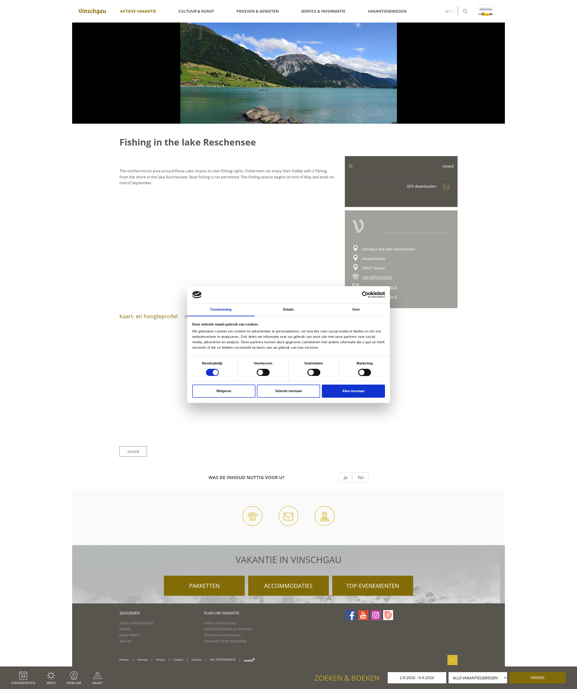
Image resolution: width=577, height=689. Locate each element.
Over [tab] (356, 310)
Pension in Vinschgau (222, 635)
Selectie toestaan (288, 391)
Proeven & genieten (257, 11)
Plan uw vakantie (221, 613)
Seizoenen (129, 613)
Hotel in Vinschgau (220, 623)
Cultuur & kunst (196, 11)
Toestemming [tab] (220, 310)
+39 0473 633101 (377, 277)
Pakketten (204, 585)
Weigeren (223, 391)
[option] (288, 73)
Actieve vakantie (138, 11)
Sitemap (142, 660)
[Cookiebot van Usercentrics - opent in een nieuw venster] (365, 294)
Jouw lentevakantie (136, 623)
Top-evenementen (372, 585)
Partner (124, 660)
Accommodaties (288, 585)
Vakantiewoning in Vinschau (228, 629)
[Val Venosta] (92, 11)
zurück (133, 451)
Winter (125, 641)
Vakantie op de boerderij (225, 641)
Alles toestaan (353, 391)
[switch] (263, 372)
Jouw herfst (129, 635)
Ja (345, 477)
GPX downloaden (422, 186)
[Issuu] (388, 615)
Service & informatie (323, 11)
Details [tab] (288, 310)
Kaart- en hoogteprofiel (148, 316)
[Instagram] (376, 615)
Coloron (196, 660)
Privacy (160, 660)
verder (538, 677)
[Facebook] (351, 615)
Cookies (178, 660)
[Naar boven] (452, 660)
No (361, 477)
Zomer (125, 629)
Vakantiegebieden (387, 11)
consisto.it (249, 660)
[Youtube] (363, 615)
